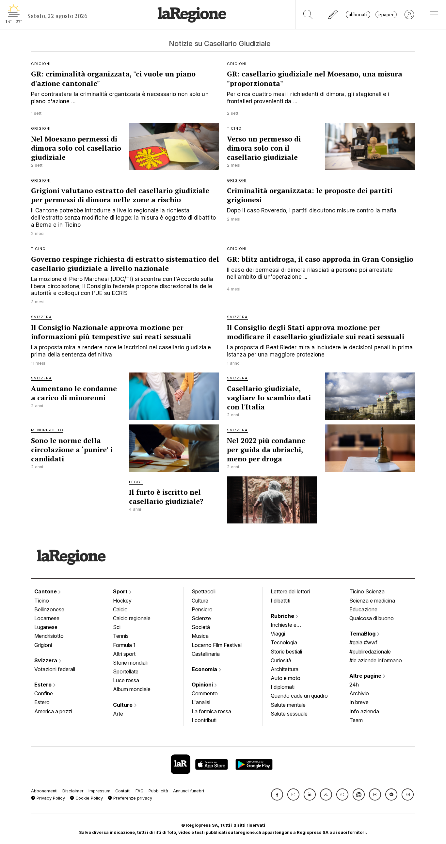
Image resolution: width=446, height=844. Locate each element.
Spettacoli (203, 591)
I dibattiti (280, 600)
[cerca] (308, 14)
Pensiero (202, 609)
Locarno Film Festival (217, 645)
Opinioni (203, 684)
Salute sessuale (289, 713)
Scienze (201, 618)
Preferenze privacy (132, 798)
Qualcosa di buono (371, 618)
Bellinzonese (49, 609)
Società (201, 627)
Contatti (123, 790)
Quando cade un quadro (299, 695)
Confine (43, 693)
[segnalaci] (333, 14)
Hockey (122, 600)
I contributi (204, 720)
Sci (116, 627)
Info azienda (364, 711)
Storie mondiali (130, 662)
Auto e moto (285, 678)
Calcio (120, 609)
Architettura (284, 669)
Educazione (363, 609)
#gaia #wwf (363, 642)
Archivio (359, 693)
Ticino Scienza (367, 591)
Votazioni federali (54, 669)
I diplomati (283, 687)
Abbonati (358, 14)
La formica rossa (211, 711)
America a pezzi (53, 711)
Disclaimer (73, 790)
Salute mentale (288, 705)
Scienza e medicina (372, 600)
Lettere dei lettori (290, 591)
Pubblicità (158, 790)
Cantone (46, 591)
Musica (200, 636)
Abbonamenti (44, 790)
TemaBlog (363, 633)
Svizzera (46, 660)
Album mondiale (132, 689)
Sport (121, 591)
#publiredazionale (370, 651)
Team (356, 720)
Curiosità (281, 660)
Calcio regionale (132, 618)
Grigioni (43, 645)
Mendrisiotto (49, 636)
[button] (277, 794)
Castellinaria (206, 654)
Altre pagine (366, 675)
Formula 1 (124, 645)
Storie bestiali (286, 651)
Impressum (99, 790)
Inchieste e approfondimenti (290, 625)
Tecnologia (284, 642)
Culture (123, 705)
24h (354, 684)
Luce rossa (126, 680)
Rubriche (283, 616)
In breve (359, 702)
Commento (205, 693)
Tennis (121, 636)
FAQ (139, 790)
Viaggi (278, 633)
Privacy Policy (50, 798)
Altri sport (124, 654)
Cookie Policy (88, 798)
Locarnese (46, 618)
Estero (43, 684)
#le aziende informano (375, 660)
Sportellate (125, 671)
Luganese (45, 627)
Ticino (41, 600)
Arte (118, 713)
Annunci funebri (188, 790)
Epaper (386, 14)
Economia (205, 669)
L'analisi (201, 702)
